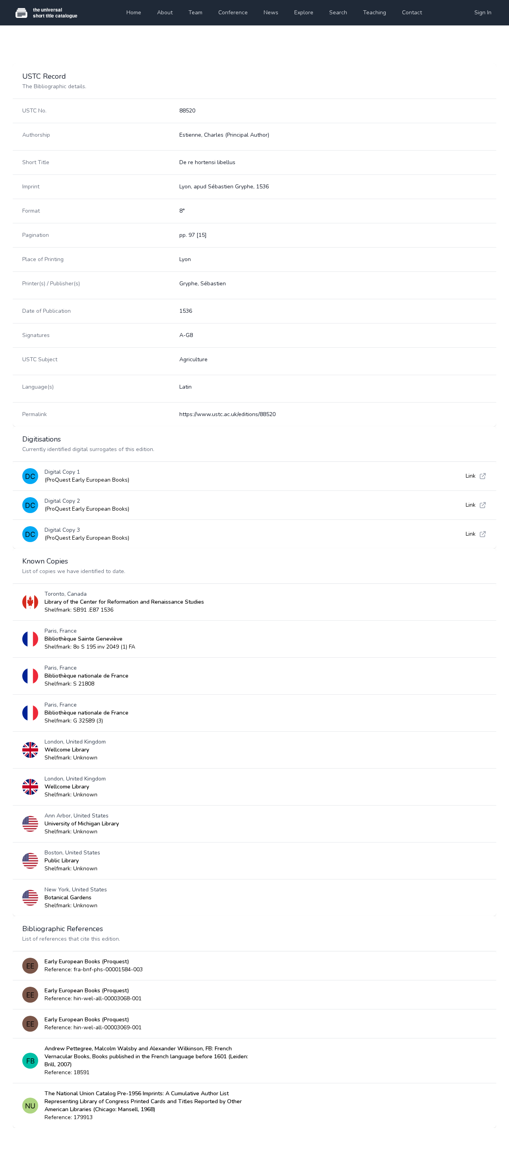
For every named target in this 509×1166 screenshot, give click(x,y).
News (271, 12)
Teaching (374, 12)
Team (195, 12)
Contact (412, 12)
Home (133, 12)
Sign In (483, 12)
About (165, 12)
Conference (233, 12)
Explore (303, 12)
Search (338, 12)
